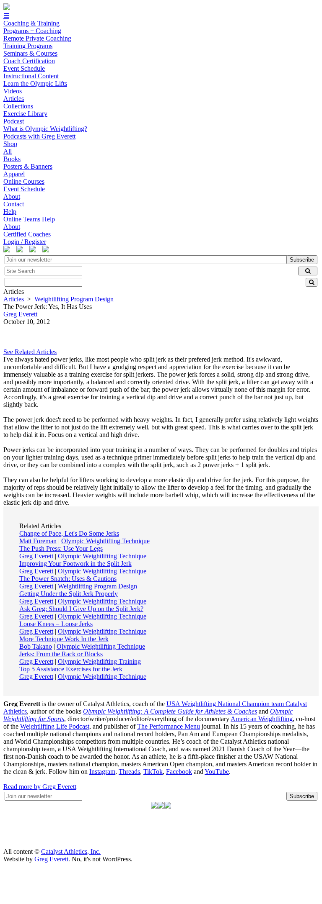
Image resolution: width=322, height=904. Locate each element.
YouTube (217, 771)
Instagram (102, 771)
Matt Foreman (38, 540)
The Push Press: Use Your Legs (61, 548)
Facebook (179, 771)
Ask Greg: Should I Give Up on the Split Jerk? (81, 608)
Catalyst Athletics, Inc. (71, 851)
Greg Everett (36, 556)
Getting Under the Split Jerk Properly (68, 593)
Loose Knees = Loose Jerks (56, 623)
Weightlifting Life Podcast (54, 726)
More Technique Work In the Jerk (64, 638)
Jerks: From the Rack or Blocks (61, 653)
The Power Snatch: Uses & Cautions (68, 578)
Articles (13, 299)
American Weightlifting (262, 718)
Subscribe (302, 260)
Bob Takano (35, 646)
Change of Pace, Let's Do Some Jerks (69, 533)
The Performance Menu (168, 726)
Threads (129, 771)
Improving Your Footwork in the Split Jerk (75, 563)
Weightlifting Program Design (74, 299)
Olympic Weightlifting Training (99, 661)
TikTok (153, 771)
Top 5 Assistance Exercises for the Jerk (70, 669)
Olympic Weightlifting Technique (105, 540)
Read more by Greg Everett (39, 786)
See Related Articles (30, 351)
